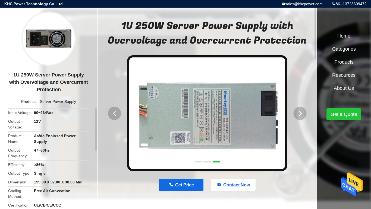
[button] (114, 113)
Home (343, 36)
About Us (344, 88)
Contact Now (236, 185)
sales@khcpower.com (304, 4)
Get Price (184, 185)
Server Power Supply (58, 101)
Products (28, 101)
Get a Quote (344, 114)
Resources (344, 75)
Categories (344, 49)
